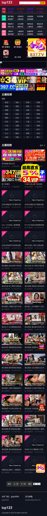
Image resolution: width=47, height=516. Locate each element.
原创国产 (11, 19)
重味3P (10, 31)
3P (28, 137)
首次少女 (21, 34)
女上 (6, 133)
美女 (17, 122)
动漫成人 (40, 26)
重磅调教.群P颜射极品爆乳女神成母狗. (15, 429)
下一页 (23, 484)
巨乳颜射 (40, 34)
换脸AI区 (20, 26)
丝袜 (27, 110)
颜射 (17, 133)
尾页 (29, 484)
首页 (9, 484)
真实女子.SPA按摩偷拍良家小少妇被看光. (16, 327)
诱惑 (6, 106)
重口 (38, 137)
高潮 (38, 114)
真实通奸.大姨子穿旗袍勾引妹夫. (13, 388)
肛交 (38, 129)
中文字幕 (40, 16)
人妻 (27, 122)
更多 (41, 145)
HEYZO (40, 31)
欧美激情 (30, 19)
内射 (6, 137)
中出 (38, 133)
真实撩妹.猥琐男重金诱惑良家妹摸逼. (15, 368)
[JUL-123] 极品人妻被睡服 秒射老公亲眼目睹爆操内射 (21, 225)
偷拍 (6, 102)
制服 (6, 114)
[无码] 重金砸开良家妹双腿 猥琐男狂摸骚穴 (17, 245)
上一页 (15, 484)
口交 (27, 126)
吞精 (27, 133)
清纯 (17, 106)
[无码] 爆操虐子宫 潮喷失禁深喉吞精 (14, 204)
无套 (17, 137)
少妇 (38, 122)
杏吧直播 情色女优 (8, 164)
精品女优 (40, 24)
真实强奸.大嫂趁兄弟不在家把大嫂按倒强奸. (17, 306)
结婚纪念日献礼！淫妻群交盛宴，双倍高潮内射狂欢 (20, 470)
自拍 (17, 102)
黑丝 (38, 110)
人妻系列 (21, 31)
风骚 (38, 102)
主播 (17, 126)
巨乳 (38, 106)
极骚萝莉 (30, 31)
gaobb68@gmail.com (32, 500)
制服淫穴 (11, 24)
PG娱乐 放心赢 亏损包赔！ (34, 184)
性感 (27, 102)
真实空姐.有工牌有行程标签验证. (13, 286)
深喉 (38, 126)
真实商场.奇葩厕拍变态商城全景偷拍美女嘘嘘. (18, 347)
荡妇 (27, 118)
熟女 (38, 118)
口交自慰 (21, 24)
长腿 (17, 110)
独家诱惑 (11, 34)
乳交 (17, 129)
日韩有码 (21, 16)
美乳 (27, 106)
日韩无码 (21, 19)
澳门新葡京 (29, 164)
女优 (17, 118)
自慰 (27, 114)
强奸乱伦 (30, 24)
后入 (27, 129)
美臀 (6, 110)
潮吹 (6, 118)
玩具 (17, 114)
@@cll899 (5, 500)
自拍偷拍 (30, 16)
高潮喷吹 (30, 34)
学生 (6, 122)
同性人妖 (11, 26)
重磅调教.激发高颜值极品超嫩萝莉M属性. (16, 449)
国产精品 (11, 16)
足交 (6, 129)
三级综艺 (30, 26)
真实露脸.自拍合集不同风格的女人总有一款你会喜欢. (20, 266)
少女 (6, 126)
